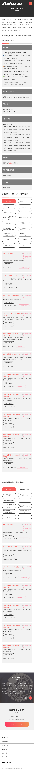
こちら (10, 163)
